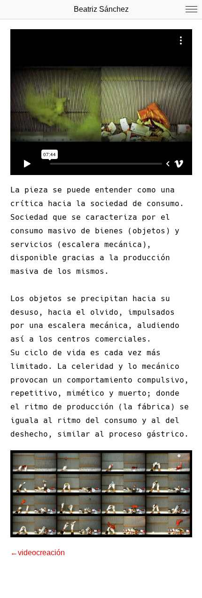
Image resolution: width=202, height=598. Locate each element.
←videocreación (37, 553)
